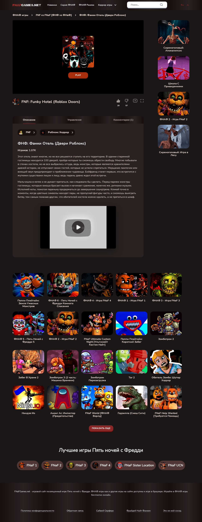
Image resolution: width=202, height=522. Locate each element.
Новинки (52, 4)
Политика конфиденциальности (37, 510)
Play (78, 75)
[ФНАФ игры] (27, 5)
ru (182, 4)
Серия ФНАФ (68, 4)
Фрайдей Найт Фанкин (139, 510)
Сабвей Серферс (105, 510)
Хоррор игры (105, 4)
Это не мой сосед (172, 510)
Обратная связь (75, 510)
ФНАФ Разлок (86, 4)
